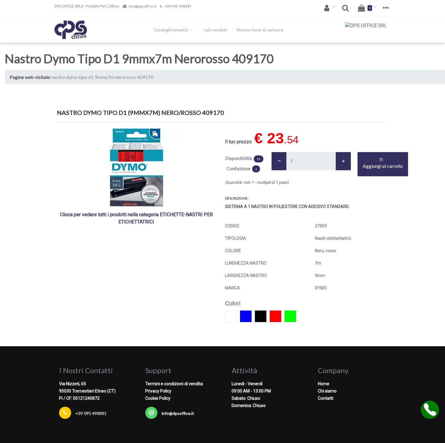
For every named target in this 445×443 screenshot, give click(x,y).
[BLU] (246, 316)
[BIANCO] (231, 316)
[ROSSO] (275, 316)
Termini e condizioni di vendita (174, 383)
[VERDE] (290, 316)
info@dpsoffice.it (142, 6)
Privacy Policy (158, 391)
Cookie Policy (157, 398)
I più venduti (215, 29)
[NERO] (261, 316)
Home (323, 383)
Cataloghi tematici (171, 29)
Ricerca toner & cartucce (259, 29)
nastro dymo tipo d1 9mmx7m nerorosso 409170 (102, 77)
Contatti (325, 398)
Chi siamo (327, 391)
